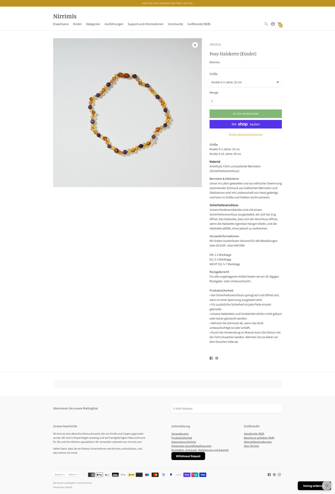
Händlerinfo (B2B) (254, 433)
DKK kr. (72, 474)
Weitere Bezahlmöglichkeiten (245, 134)
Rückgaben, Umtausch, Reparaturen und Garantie (200, 450)
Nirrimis (88, 482)
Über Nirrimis (251, 446)
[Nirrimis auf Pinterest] (274, 474)
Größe (214, 74)
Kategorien (93, 24)
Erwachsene (61, 24)
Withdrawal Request (188, 456)
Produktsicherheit (181, 437)
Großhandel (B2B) (199, 24)
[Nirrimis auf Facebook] (269, 474)
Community (175, 24)
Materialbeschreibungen (258, 442)
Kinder (77, 24)
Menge (214, 92)
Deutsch (58, 474)
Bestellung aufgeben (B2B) (259, 437)
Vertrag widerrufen (314, 486)
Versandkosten (180, 433)
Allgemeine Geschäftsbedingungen (191, 446)
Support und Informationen (145, 24)
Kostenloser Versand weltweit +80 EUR (167, 3)
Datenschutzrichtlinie (183, 442)
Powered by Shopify (62, 487)
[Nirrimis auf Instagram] (279, 474)
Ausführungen (114, 24)
